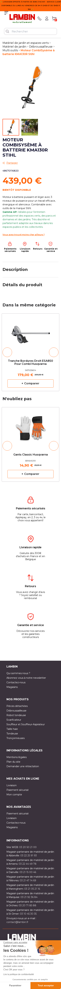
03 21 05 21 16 (32, 888)
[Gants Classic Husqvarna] (30, 425)
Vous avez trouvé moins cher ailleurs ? (24, 234)
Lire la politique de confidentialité (18, 974)
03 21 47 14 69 (28, 880)
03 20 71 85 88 (27, 905)
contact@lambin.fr (17, 922)
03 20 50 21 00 (28, 847)
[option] (30, 352)
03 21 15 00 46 (27, 872)
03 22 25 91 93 (28, 855)
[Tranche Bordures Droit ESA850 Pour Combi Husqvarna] (30, 333)
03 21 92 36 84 (29, 897)
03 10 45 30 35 (28, 913)
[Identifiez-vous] (47, 18)
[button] (7, 352)
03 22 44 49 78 (27, 863)
